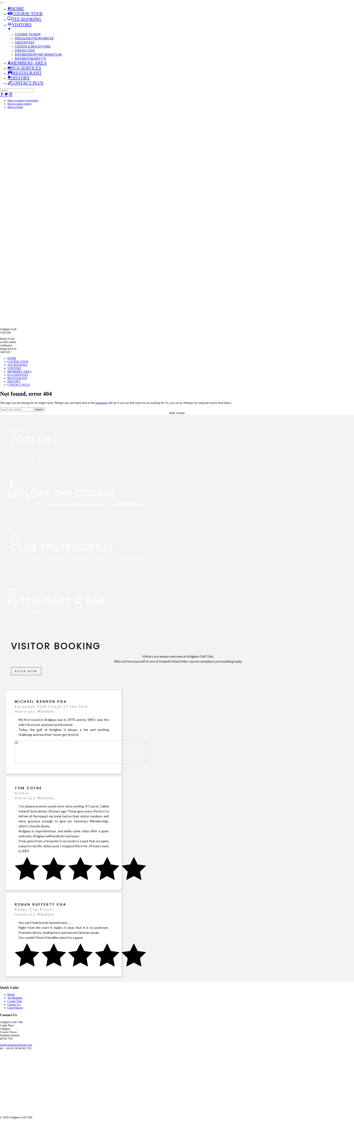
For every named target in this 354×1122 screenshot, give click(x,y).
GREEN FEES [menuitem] (24, 42)
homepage (101, 402)
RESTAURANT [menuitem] (27, 73)
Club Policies (15, 1007)
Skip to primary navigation (22, 100)
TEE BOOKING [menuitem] (24, 19)
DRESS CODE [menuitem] (25, 50)
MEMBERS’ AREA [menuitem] (29, 63)
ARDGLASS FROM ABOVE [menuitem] (34, 38)
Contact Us (13, 1004)
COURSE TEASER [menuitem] (28, 34)
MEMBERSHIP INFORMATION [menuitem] (38, 54)
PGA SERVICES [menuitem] (26, 68)
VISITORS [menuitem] (19, 24)
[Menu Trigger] (1, 2)
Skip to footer (15, 107)
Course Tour (14, 1001)
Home (11, 994)
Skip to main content (19, 103)
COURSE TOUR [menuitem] (27, 13)
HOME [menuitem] (17, 8)
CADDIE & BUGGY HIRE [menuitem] (33, 46)
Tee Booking (14, 997)
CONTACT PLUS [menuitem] (27, 82)
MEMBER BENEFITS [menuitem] (30, 59)
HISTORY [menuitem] (20, 77)
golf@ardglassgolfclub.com (16, 1045)
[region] (177, 696)
